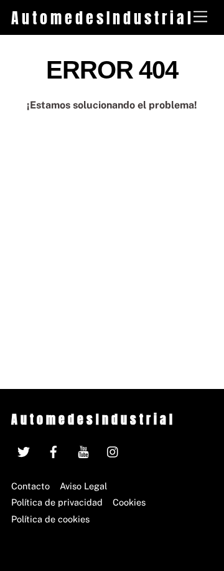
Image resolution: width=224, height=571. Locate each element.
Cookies (129, 502)
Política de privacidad (57, 502)
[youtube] (83, 449)
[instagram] (113, 449)
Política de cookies (50, 519)
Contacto (30, 486)
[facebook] (53, 449)
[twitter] (23, 449)
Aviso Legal (83, 486)
